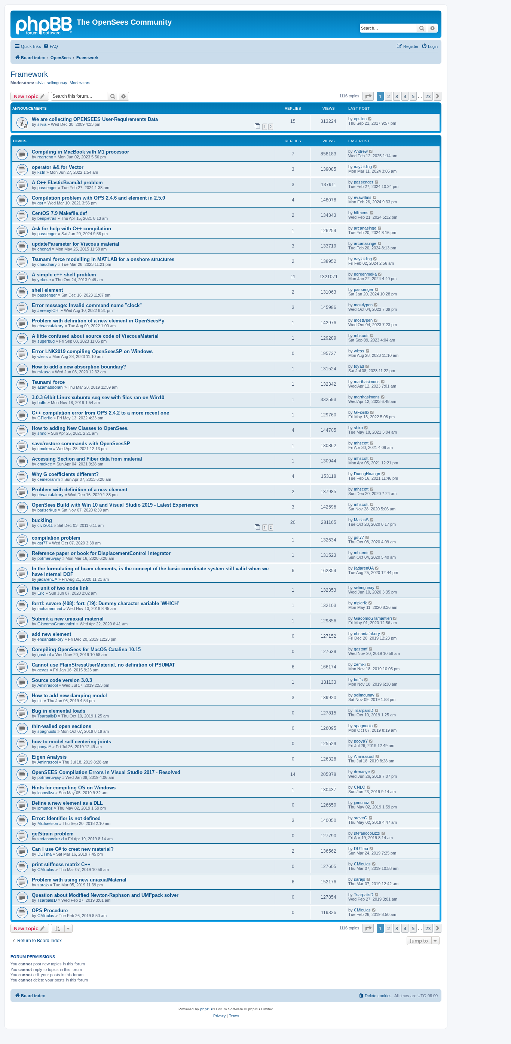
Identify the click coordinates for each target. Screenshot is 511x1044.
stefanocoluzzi (50, 839)
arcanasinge (365, 228)
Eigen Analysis (49, 757)
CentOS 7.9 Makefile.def (59, 213)
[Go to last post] (370, 118)
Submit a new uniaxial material (68, 619)
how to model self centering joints (71, 741)
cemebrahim (48, 479)
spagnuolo (46, 731)
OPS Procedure (50, 910)
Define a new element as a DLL (67, 803)
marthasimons (367, 381)
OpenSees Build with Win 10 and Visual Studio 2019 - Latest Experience (115, 505)
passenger (47, 187)
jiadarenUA (47, 579)
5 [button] (413, 96)
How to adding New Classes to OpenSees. (80, 428)
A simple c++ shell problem (64, 274)
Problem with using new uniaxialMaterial (79, 880)
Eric (41, 593)
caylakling (363, 166)
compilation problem (56, 538)
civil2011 (45, 525)
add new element (51, 634)
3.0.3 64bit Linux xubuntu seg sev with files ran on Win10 (98, 397)
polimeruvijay (49, 558)
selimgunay (57, 83)
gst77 (42, 543)
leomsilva (45, 792)
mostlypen (363, 305)
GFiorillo (44, 418)
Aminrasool (47, 685)
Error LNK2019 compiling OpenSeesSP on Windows (92, 351)
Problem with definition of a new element (79, 489)
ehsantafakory (50, 326)
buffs (41, 402)
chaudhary (47, 264)
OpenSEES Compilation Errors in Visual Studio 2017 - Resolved (106, 772)
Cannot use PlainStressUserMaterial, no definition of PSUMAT (103, 665)
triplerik (360, 603)
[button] (368, 96)
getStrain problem (53, 834)
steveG (360, 818)
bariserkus (47, 510)
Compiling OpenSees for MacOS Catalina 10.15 (86, 649)
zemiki (359, 664)
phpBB (206, 1009)
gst (40, 203)
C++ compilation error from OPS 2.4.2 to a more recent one (100, 413)
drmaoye (362, 772)
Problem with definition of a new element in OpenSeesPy (98, 321)
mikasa (44, 372)
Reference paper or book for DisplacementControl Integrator (101, 553)
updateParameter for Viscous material (75, 244)
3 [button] (396, 96)
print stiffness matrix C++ (61, 864)
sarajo (43, 885)
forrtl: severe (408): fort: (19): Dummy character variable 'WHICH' (105, 603)
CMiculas (45, 869)
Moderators (80, 83)
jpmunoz (45, 808)
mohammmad (49, 608)
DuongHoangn (367, 473)
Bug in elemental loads (58, 711)
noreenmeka (365, 274)
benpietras (46, 218)
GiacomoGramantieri (56, 624)
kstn (41, 172)
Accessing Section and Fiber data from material (87, 459)
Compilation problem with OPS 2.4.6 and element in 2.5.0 (98, 198)
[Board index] (44, 24)
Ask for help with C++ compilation (71, 228)
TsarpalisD (47, 716)
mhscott (361, 335)
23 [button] (428, 96)
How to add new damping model (69, 695)
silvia (40, 83)
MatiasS (361, 520)
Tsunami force (48, 382)
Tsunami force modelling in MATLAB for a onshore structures (103, 259)
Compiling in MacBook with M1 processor (80, 152)
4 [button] (405, 96)
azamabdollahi (50, 387)
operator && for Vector (57, 167)
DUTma (44, 854)
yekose (44, 279)
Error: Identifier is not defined (66, 818)
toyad (359, 366)
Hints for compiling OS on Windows (74, 787)
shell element (47, 290)
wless (42, 356)
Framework (29, 74)
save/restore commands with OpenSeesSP (81, 443)
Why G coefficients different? (65, 474)
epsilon (360, 118)
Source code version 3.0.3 (62, 680)
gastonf (44, 654)
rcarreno (45, 157)
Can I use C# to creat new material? (73, 849)
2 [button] (388, 96)
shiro (41, 433)
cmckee (44, 448)
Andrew (361, 151)
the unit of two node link (60, 588)
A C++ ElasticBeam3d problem (67, 182)
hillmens (361, 212)
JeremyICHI (48, 310)
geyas (43, 670)
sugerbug (46, 341)
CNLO (359, 787)
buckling (42, 520)
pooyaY (44, 746)
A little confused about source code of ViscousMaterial (95, 336)
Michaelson (47, 823)
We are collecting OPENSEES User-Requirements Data (95, 119)
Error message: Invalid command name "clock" (87, 305)
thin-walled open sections (61, 726)
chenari (44, 249)
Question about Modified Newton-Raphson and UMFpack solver (105, 895)
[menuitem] (50, 46)
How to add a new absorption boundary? (79, 367)
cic (40, 700)
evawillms (362, 197)
